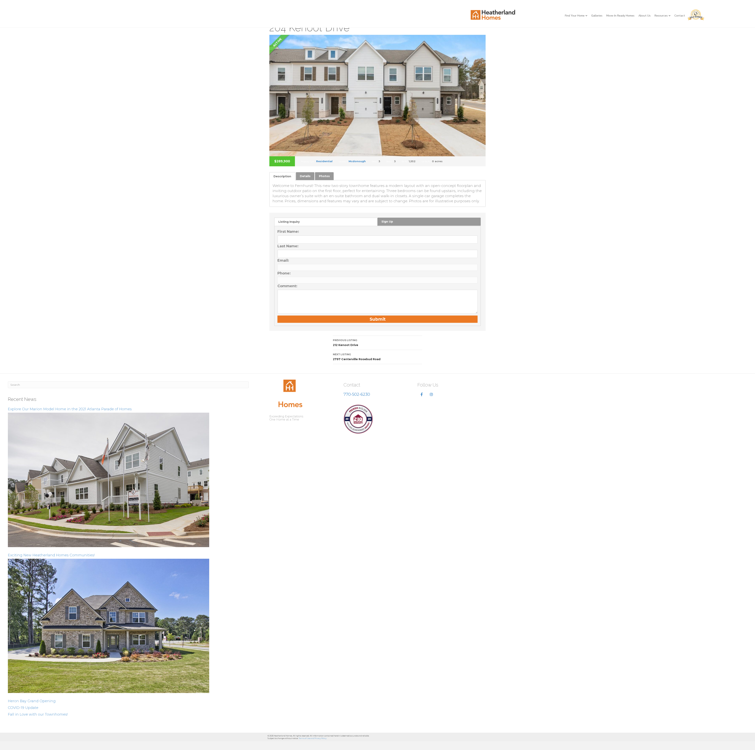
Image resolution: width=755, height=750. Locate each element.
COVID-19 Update (23, 708)
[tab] (282, 176)
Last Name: (287, 246)
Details (305, 176)
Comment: (287, 286)
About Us (644, 15)
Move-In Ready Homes (620, 15)
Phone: (284, 273)
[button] (421, 394)
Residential (324, 161)
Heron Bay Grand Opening (32, 701)
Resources (661, 15)
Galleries (596, 15)
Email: (283, 260)
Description (282, 176)
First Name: (288, 231)
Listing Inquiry (289, 222)
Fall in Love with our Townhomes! (38, 714)
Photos (324, 176)
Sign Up (387, 221)
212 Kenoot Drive (345, 343)
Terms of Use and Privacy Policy (313, 738)
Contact (679, 15)
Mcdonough (357, 161)
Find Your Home (575, 15)
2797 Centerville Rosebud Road (356, 357)
